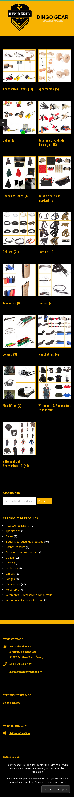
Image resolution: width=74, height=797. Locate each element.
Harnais (10, 563)
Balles (9, 536)
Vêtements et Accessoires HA (24, 600)
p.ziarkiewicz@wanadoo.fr (25, 672)
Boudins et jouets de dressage (24, 541)
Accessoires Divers (17, 525)
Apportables (13, 531)
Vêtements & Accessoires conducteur (29, 595)
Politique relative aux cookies (50, 782)
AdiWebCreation (19, 733)
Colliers (10, 557)
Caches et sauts (15, 547)
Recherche (44, 501)
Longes (10, 579)
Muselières (12, 589)
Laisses (10, 573)
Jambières (12, 568)
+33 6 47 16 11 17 (20, 664)
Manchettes (13, 584)
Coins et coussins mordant (22, 552)
